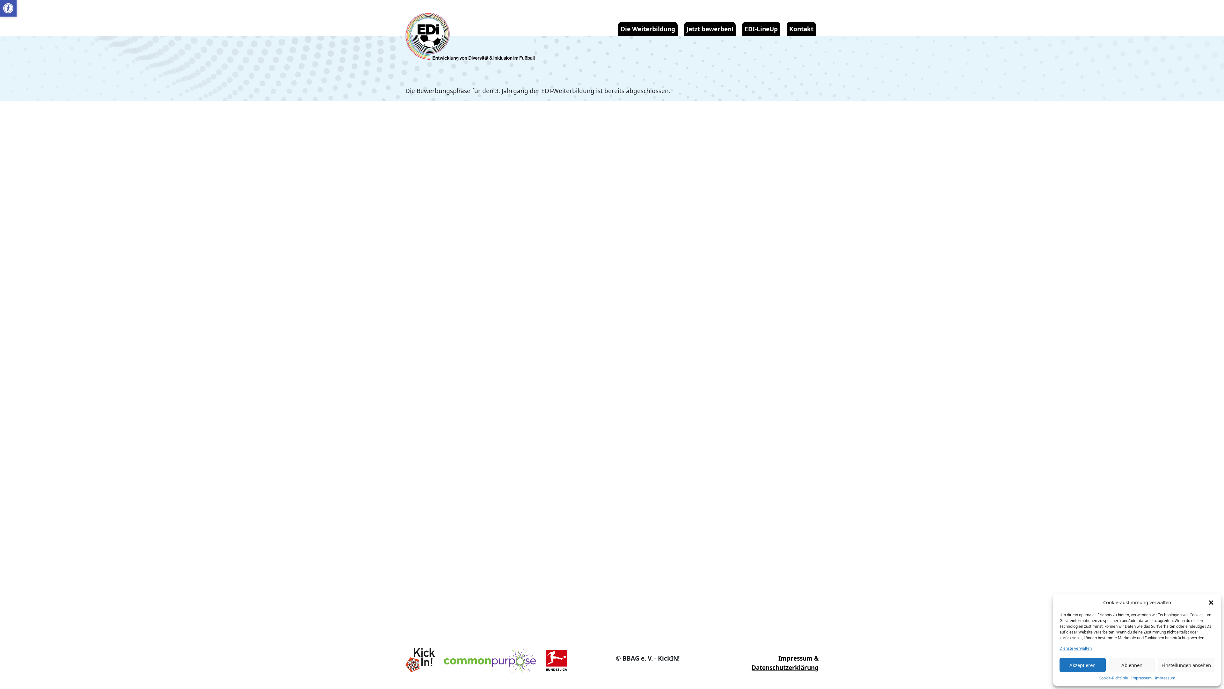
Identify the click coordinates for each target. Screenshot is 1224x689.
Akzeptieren (1082, 665)
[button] (8, 8)
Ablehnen (1131, 665)
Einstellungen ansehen (1186, 665)
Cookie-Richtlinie (1113, 678)
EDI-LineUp (761, 29)
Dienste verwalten (1076, 648)
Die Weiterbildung (648, 29)
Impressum (1141, 678)
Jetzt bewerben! (710, 29)
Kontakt (801, 29)
